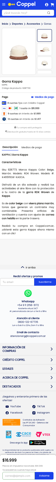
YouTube (15, 406)
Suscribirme (45, 282)
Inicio (5, 23)
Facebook (16, 413)
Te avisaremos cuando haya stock (19, 470)
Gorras (47, 23)
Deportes (17, 23)
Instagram (43, 413)
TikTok (41, 406)
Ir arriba (30, 267)
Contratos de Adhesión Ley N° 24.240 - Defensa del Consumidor (35, 422)
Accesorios (33, 23)
